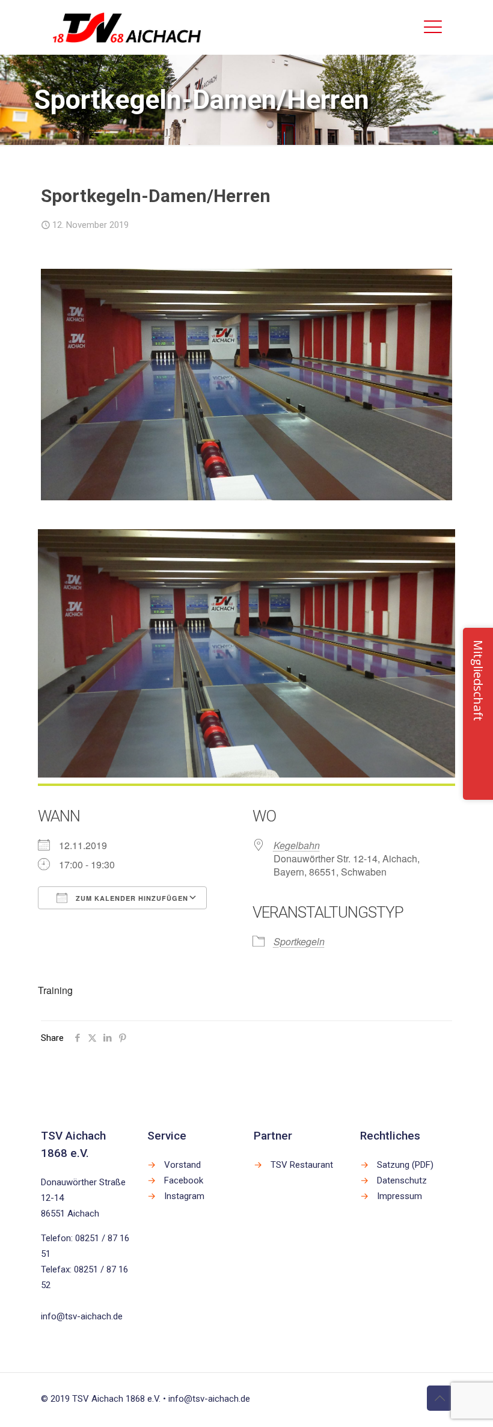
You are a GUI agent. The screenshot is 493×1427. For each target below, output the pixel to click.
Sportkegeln (299, 941)
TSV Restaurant (302, 1164)
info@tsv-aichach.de (82, 1316)
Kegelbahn (297, 845)
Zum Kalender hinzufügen (130, 898)
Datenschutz (402, 1180)
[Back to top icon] (439, 1398)
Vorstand (182, 1164)
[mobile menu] (433, 27)
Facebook (183, 1180)
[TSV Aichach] (127, 27)
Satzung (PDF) (405, 1164)
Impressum (399, 1196)
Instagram (184, 1196)
